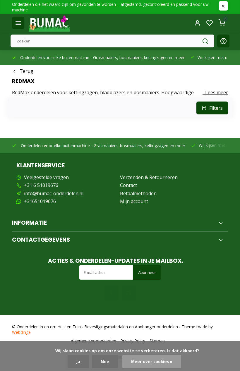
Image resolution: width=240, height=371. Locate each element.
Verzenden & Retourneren (149, 177)
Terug (26, 71)
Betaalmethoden (138, 193)
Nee (105, 361)
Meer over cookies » (151, 361)
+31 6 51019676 (41, 185)
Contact (128, 185)
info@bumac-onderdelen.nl (53, 193)
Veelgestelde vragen (46, 177)
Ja (78, 361)
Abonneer (147, 272)
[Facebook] (111, 293)
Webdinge (21, 332)
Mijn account (134, 201)
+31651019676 (40, 201)
